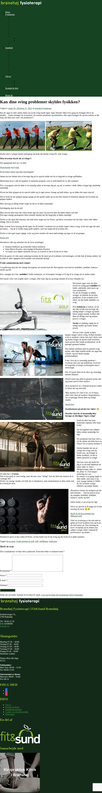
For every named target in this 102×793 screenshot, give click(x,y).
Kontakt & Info (11, 88)
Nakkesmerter (16, 21)
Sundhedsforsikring (19, 17)
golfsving (53, 541)
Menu (2, 7)
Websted (3, 585)
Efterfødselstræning (24, 38)
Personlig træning (18, 64)
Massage (14, 60)
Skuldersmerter (17, 26)
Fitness (13, 67)
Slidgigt (14, 24)
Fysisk (16, 167)
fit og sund (10, 541)
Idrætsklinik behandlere (26, 83)
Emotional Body (17, 74)
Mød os (14, 79)
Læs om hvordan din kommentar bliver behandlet (62, 595)
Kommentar (6, 571)
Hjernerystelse (17, 31)
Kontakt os (4, 626)
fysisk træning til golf (25, 541)
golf (36, 541)
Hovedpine (15, 29)
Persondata (9, 714)
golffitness (43, 541)
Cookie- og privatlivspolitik (16, 712)
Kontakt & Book (12, 707)
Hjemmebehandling (19, 33)
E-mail (3, 580)
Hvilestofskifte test (18, 52)
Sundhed (9, 48)
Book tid (9, 95)
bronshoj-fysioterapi (43, 108)
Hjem (7, 12)
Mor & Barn (16, 36)
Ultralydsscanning (18, 43)
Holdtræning (16, 45)
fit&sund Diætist (17, 62)
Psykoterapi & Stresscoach (22, 71)
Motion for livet (17, 69)
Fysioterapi (10, 14)
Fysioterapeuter (22, 81)
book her (4, 238)
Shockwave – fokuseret (20, 57)
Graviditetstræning (23, 41)
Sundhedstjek (16, 50)
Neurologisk (5, 167)
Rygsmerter (15, 19)
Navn (3, 575)
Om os (8, 76)
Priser (13, 91)
